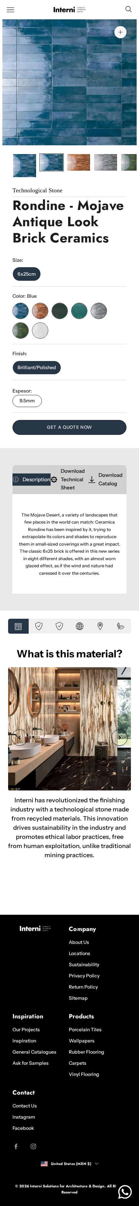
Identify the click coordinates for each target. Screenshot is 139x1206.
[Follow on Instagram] (33, 1146)
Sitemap (78, 998)
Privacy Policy (84, 976)
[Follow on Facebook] (15, 1146)
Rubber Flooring (86, 1052)
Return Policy (83, 987)
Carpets (77, 1063)
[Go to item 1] (24, 165)
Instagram (23, 1117)
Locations (79, 953)
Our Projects (26, 1030)
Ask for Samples (30, 1063)
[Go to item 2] (51, 162)
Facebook (23, 1128)
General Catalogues (34, 1052)
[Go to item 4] (105, 162)
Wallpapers (81, 1041)
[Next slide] (119, 737)
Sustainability (84, 964)
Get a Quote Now (69, 427)
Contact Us (24, 1106)
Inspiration (24, 1041)
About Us (79, 942)
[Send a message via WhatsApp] (125, 1192)
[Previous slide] (19, 737)
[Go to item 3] (78, 162)
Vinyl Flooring (84, 1074)
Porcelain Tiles (85, 1030)
